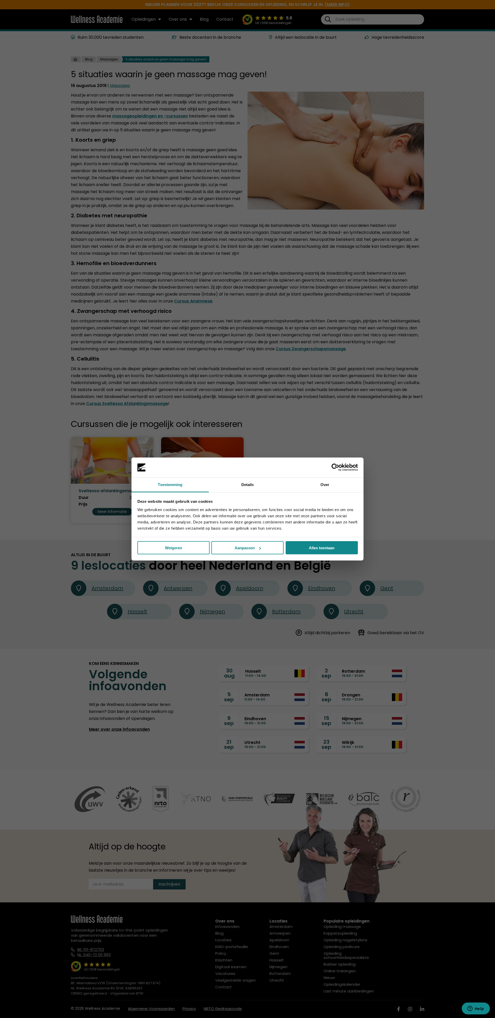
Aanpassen (245, 548)
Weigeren (173, 548)
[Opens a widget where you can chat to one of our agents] (475, 1009)
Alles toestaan (321, 548)
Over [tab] (324, 484)
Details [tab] (247, 484)
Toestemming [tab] (170, 484)
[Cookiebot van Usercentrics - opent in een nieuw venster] (335, 467)
